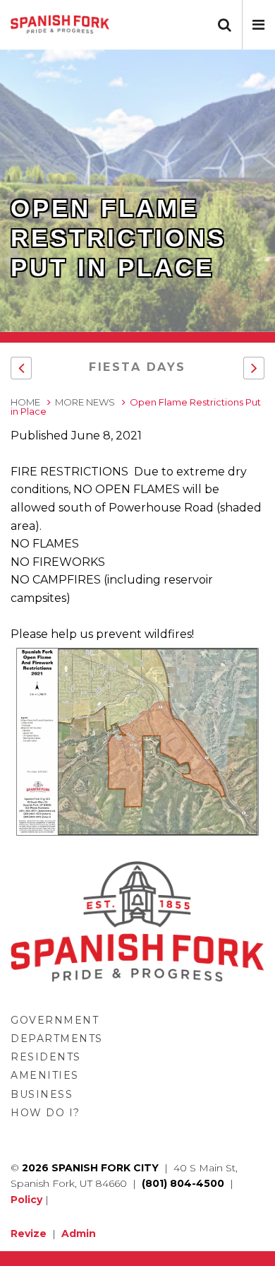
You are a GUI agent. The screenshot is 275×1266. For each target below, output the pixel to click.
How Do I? (45, 1112)
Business (42, 1094)
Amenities (45, 1075)
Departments (57, 1038)
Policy (26, 1199)
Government (55, 1020)
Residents (46, 1057)
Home (25, 402)
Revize (29, 1233)
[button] (258, 24)
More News (85, 402)
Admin (78, 1233)
